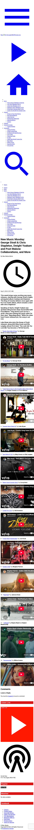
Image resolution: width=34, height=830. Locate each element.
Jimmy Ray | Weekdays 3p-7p (14, 106)
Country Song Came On (9, 426)
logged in (10, 696)
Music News (10, 141)
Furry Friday (10, 134)
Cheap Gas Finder (11, 136)
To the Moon (6, 361)
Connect (6, 112)
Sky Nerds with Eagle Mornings (14, 133)
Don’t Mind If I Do (8, 454)
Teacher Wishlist (11, 126)
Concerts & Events (8, 125)
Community (6, 128)
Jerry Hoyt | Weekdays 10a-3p (14, 104)
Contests (6, 123)
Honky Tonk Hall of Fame (10, 331)
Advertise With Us (11, 120)
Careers (9, 121)
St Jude (9, 137)
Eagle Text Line (10, 117)
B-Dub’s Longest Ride (12, 131)
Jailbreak (6, 623)
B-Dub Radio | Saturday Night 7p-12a (15, 109)
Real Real (6, 595)
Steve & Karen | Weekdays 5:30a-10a (15, 102)
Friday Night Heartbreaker (10, 538)
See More (3, 787)
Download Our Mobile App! (13, 118)
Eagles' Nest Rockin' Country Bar (14, 139)
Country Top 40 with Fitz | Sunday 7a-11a (16, 110)
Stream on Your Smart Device (14, 114)
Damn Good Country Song (10, 482)
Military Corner (10, 142)
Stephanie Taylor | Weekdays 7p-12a (15, 107)
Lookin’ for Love (7, 510)
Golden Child (6, 567)
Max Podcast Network (12, 115)
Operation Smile (11, 144)
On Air (5, 101)
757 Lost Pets (10, 145)
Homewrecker (7, 660)
